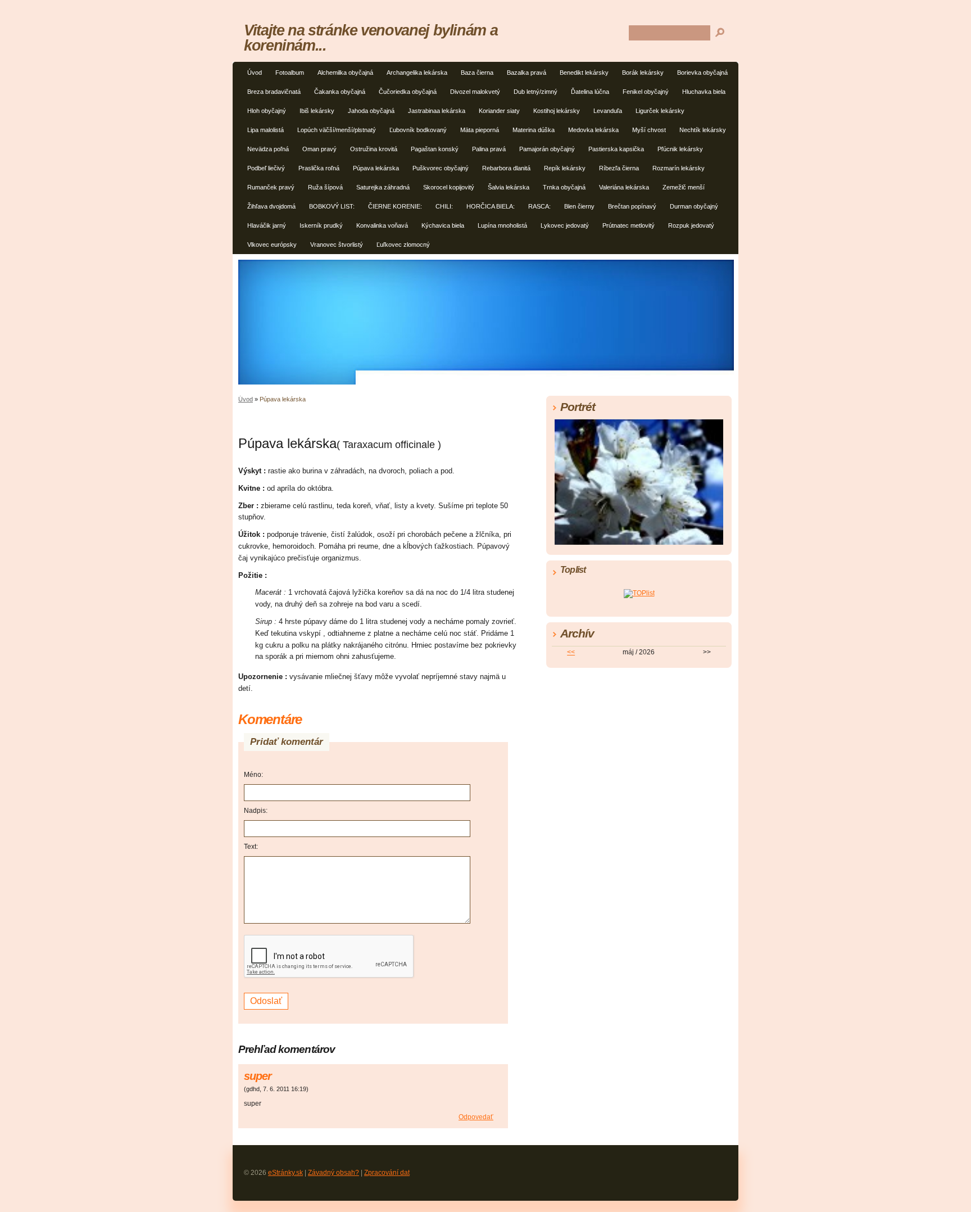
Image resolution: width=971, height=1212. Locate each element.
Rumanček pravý (270, 187)
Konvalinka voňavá (382, 225)
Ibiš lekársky (317, 110)
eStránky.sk (285, 1173)
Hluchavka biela (703, 91)
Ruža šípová (325, 187)
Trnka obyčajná (564, 187)
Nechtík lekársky (702, 129)
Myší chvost (649, 129)
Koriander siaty (499, 110)
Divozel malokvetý (475, 91)
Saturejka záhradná (383, 187)
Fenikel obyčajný (646, 91)
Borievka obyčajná (702, 72)
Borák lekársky (643, 72)
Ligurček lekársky (660, 110)
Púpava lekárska (376, 168)
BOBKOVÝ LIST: (332, 206)
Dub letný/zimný (535, 91)
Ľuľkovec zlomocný (403, 244)
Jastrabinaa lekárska (436, 110)
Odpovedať (476, 1117)
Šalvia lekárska (508, 187)
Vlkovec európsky (272, 244)
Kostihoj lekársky (556, 110)
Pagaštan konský (435, 149)
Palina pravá (489, 149)
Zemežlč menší (684, 187)
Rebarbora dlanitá (506, 168)
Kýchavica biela (442, 225)
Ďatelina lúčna (590, 91)
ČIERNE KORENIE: (395, 206)
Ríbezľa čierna (619, 168)
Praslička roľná (318, 168)
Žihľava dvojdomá (271, 206)
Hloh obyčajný (266, 110)
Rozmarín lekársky (678, 168)
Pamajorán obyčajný (547, 149)
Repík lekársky (565, 168)
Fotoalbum (289, 72)
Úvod (254, 72)
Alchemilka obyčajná (345, 72)
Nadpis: (255, 811)
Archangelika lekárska (417, 72)
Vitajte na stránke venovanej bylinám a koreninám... (370, 37)
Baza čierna (477, 72)
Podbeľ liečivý (266, 168)
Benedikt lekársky (584, 72)
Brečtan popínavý (632, 206)
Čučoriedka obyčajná (408, 91)
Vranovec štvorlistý (336, 244)
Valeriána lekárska (624, 187)
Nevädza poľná (268, 149)
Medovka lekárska (593, 129)
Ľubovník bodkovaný (418, 129)
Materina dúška (533, 129)
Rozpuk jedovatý (691, 225)
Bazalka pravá (526, 72)
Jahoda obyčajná (371, 110)
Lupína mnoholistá (502, 225)
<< (571, 652)
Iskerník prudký (321, 225)
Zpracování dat (387, 1173)
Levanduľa (607, 110)
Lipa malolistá (265, 129)
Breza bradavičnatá (274, 91)
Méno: (253, 775)
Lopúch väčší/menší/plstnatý (336, 129)
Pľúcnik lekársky (680, 149)
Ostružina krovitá (373, 149)
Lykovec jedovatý (565, 225)
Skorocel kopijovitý (448, 187)
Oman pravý (319, 149)
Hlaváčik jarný (266, 225)
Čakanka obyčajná (339, 91)
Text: (251, 847)
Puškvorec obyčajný (440, 168)
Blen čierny (579, 206)
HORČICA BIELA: (490, 206)
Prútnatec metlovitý (628, 225)
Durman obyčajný (694, 206)
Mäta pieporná (479, 129)
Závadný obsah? (333, 1173)
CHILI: (444, 206)
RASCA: (539, 206)
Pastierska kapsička (616, 149)
